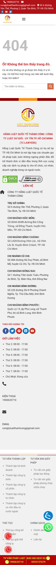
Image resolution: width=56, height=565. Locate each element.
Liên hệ (38, 539)
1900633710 (13, 2)
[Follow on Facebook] (2, 11)
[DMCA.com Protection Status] (10, 179)
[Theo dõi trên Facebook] (6, 331)
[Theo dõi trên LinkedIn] (26, 331)
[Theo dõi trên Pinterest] (19, 331)
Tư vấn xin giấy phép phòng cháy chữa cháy (43, 483)
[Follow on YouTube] (6, 11)
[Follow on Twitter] (10, 11)
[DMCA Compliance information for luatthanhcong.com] (31, 179)
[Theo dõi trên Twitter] (12, 331)
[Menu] (24, 19)
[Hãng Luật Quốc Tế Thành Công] (11, 19)
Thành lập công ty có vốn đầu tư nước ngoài (16, 507)
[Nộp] (50, 86)
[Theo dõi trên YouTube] (32, 331)
